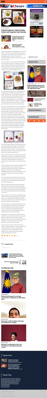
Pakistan (16, 382)
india (3, 382)
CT (15, 379)
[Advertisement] (36, 46)
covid (11, 379)
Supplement (3, 238)
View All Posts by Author (5, 247)
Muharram (8, 382)
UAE (7, 385)
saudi (3, 385)
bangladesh (5, 379)
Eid (18, 379)
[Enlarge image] (41, 10)
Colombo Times (9, 244)
